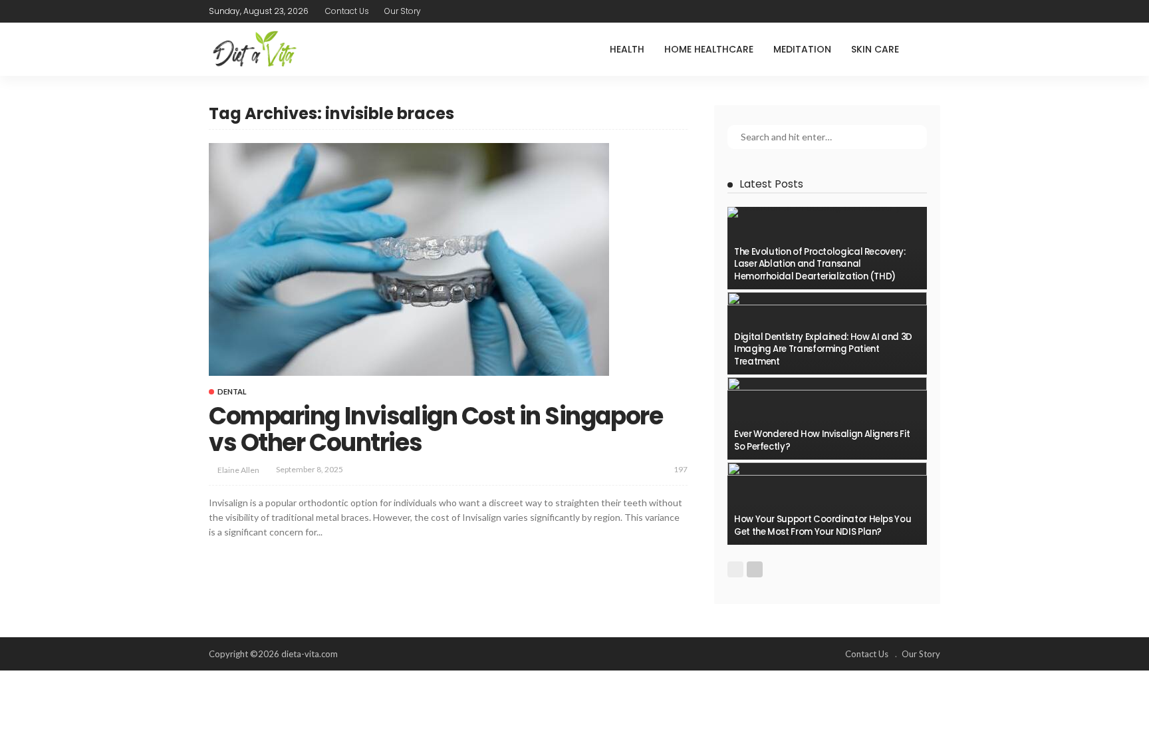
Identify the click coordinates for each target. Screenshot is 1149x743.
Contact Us (347, 11)
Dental (232, 391)
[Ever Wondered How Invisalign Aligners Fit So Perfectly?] (827, 418)
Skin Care (875, 49)
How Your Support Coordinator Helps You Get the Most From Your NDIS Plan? (822, 525)
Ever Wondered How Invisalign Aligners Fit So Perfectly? (822, 440)
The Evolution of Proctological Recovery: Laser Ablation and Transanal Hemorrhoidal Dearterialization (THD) (820, 264)
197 (681, 469)
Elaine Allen (238, 470)
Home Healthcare (708, 49)
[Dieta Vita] (254, 49)
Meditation (802, 49)
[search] (929, 49)
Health (627, 49)
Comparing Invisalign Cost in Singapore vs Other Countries (435, 429)
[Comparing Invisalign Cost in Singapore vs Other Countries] (409, 259)
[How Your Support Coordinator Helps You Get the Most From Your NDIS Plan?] (827, 503)
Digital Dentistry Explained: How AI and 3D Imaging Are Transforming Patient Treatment (823, 349)
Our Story (402, 11)
